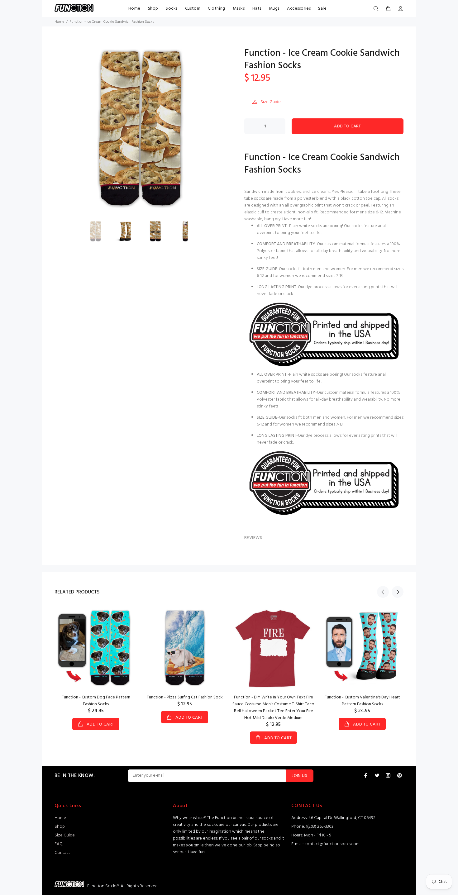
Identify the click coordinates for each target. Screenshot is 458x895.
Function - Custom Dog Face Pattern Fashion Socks (96, 701)
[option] (99, 231)
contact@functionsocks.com (332, 844)
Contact (62, 852)
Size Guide (270, 102)
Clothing (216, 8)
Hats (256, 8)
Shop (153, 8)
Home (134, 8)
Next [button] (397, 592)
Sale (322, 8)
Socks (172, 8)
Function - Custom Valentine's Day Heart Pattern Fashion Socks (362, 701)
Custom (192, 8)
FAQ (59, 844)
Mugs (274, 8)
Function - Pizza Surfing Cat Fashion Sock (185, 697)
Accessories (299, 8)
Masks (239, 8)
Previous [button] (383, 592)
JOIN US (299, 775)
